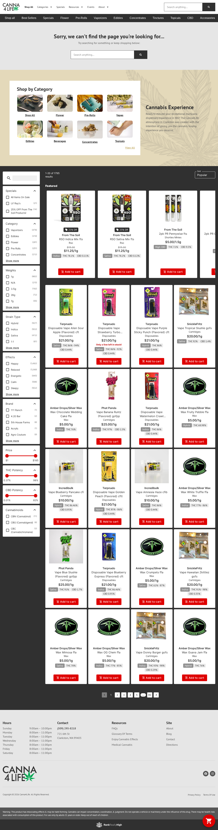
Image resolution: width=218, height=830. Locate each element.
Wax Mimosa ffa (66, 652)
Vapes (119, 115)
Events (90, 7)
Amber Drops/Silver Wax (66, 408)
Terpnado (66, 324)
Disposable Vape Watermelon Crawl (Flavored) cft (152, 416)
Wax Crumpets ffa (151, 572)
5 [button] (137, 694)
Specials (60, 7)
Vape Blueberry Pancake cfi (66, 492)
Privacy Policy (194, 794)
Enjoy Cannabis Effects (125, 739)
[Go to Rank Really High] (109, 824)
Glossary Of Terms (122, 733)
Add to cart (72, 271)
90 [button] (149, 694)
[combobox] (183, 7)
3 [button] (124, 694)
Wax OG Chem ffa (108, 652)
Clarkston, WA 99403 (69, 738)
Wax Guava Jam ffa (194, 652)
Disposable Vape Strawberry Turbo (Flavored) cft (109, 332)
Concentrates (90, 142)
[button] (8, 178)
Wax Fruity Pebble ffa (194, 412)
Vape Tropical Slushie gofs (194, 328)
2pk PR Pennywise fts (173, 233)
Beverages (60, 141)
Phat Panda (109, 408)
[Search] (208, 7)
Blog (169, 733)
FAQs (115, 728)
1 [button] (111, 694)
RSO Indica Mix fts (71, 239)
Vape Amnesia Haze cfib (151, 492)
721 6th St (63, 733)
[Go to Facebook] (205, 773)
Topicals (120, 141)
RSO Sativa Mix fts (122, 239)
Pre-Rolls (89, 115)
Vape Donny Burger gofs (152, 652)
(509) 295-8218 (66, 728)
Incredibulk (66, 488)
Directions (172, 744)
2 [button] (117, 694)
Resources (74, 7)
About (101, 7)
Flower (60, 115)
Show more (12, 260)
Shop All (29, 7)
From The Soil (71, 235)
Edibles (30, 141)
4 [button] (130, 694)
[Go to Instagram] (212, 773)
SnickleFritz (194, 324)
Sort (199, 171)
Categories (42, 7)
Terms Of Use (209, 794)
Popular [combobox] (202, 175)
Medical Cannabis (122, 744)
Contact (170, 739)
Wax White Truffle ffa (194, 492)
